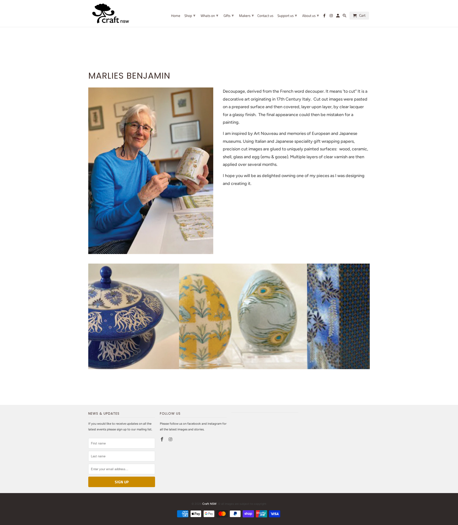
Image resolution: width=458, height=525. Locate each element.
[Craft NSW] (118, 13)
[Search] (345, 17)
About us (310, 15)
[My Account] (338, 17)
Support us (287, 15)
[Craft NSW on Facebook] (162, 439)
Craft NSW (209, 503)
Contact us (265, 16)
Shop (189, 15)
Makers (246, 15)
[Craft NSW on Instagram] (171, 439)
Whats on (209, 15)
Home (175, 16)
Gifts (229, 15)
